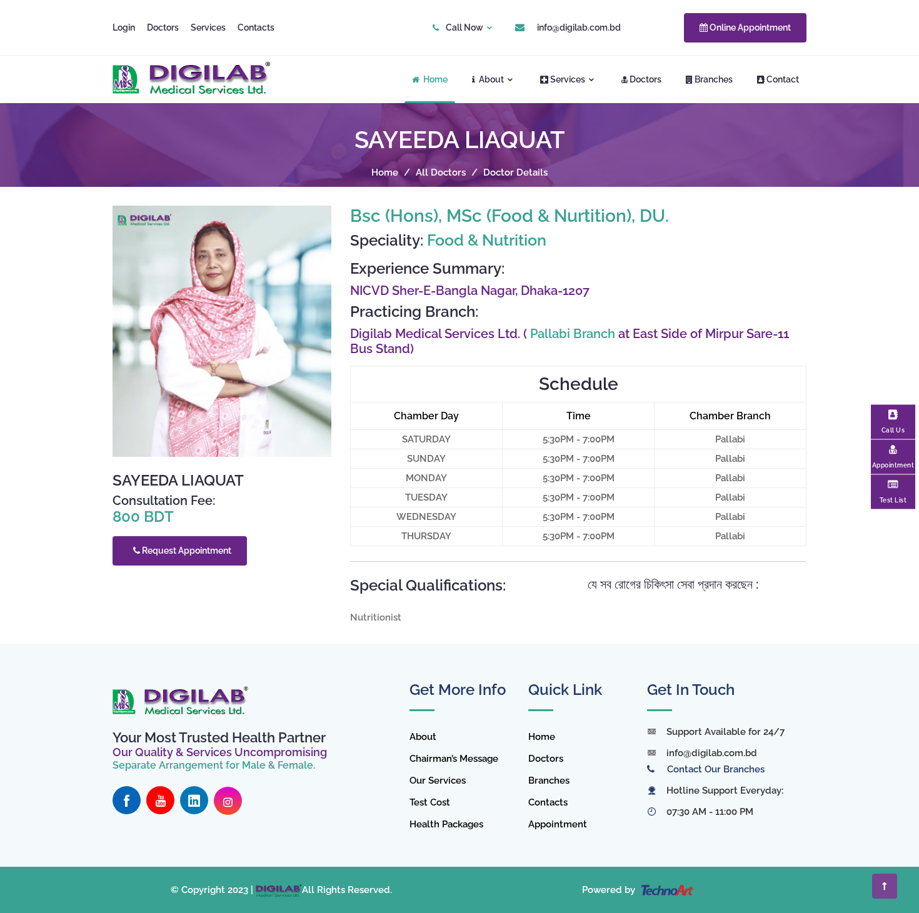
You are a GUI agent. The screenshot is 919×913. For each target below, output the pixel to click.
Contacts (256, 27)
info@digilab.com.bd (579, 27)
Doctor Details (515, 172)
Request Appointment (185, 551)
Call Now (464, 27)
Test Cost (429, 802)
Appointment (557, 824)
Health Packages (446, 824)
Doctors (163, 27)
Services (208, 27)
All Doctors (441, 172)
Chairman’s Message (453, 758)
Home (434, 79)
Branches (714, 79)
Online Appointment (749, 27)
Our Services (437, 780)
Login (124, 27)
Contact (782, 79)
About (491, 79)
